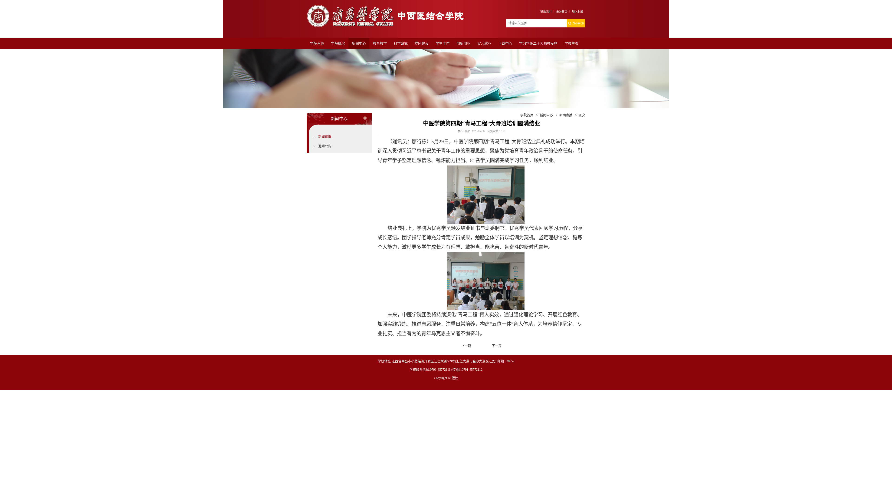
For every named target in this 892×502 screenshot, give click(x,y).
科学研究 (401, 43)
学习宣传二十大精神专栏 (538, 43)
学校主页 (571, 43)
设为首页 (561, 11)
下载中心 (505, 43)
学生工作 (442, 43)
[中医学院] (388, 6)
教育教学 (380, 43)
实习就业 (484, 43)
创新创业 (463, 43)
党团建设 (422, 43)
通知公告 (324, 146)
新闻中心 (359, 43)
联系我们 (545, 11)
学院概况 (338, 43)
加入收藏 (577, 11)
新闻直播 (324, 137)
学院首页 (317, 43)
